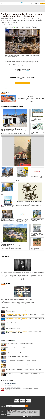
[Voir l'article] (43, 136)
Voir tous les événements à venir (22, 391)
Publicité (2, 411)
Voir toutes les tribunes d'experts (22, 303)
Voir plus (22, 278)
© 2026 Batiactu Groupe (5, 416)
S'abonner (42, 3)
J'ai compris (9, 414)
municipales (23, 63)
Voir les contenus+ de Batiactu (6, 414)
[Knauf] (16, 400)
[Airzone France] (28, 400)
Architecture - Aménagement (26, 27)
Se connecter (26, 70)
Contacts (2, 409)
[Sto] (22, 400)
